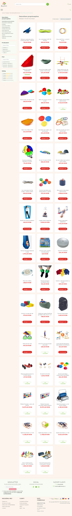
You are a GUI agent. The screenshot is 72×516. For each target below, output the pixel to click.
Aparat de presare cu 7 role (62, 432)
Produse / (7, 12)
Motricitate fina (5, 30)
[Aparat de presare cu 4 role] (27, 425)
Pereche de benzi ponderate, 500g (45, 281)
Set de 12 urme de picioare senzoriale (45, 344)
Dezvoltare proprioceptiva (8, 21)
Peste (4, 73)
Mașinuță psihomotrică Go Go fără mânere (27, 374)
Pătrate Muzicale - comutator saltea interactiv (45, 404)
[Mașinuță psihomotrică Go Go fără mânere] (27, 365)
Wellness (4, 38)
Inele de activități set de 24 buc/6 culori (62, 130)
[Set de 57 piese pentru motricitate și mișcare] (45, 454)
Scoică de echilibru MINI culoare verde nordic (45, 70)
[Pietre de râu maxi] (27, 335)
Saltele (3, 34)
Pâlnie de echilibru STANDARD (27, 70)
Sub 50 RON (6, 61)
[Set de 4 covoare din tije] (27, 304)
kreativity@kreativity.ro (60, 486)
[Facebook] (33, 487)
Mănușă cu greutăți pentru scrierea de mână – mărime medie (27, 40)
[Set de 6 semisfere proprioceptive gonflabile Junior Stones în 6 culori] (63, 365)
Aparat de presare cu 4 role (27, 432)
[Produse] (2, 10)
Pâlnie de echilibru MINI (27, 130)
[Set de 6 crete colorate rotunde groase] (45, 242)
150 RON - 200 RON (7, 66)
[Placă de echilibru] (27, 272)
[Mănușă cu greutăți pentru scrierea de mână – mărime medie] (27, 31)
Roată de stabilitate (63, 250)
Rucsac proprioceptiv (63, 313)
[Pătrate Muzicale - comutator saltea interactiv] (45, 396)
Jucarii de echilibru (6, 25)
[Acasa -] (6, 4)
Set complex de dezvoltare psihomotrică (62, 100)
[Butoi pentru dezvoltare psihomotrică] (63, 182)
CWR (4, 52)
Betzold (5, 49)
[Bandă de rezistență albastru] (27, 212)
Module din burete (6, 28)
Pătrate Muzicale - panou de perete (27, 404)
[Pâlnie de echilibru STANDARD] (27, 61)
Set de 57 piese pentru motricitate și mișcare (45, 463)
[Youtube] (36, 487)
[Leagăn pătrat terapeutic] (45, 212)
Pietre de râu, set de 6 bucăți (27, 99)
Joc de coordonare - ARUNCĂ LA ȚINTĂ (27, 161)
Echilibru (4, 24)
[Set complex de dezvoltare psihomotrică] (63, 91)
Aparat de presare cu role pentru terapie (63, 404)
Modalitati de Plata (24, 501)
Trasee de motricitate (7, 36)
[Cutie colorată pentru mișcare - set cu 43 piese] (27, 454)
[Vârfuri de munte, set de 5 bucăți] (45, 91)
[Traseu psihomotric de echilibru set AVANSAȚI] (63, 61)
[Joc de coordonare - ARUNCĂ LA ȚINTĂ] (27, 152)
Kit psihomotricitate (45, 374)
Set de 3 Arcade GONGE (45, 160)
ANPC (21, 506)
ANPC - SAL (22, 508)
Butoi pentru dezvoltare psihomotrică (63, 191)
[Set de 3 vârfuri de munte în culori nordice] (63, 151)
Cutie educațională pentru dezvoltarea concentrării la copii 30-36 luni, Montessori (62, 344)
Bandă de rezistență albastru (27, 220)
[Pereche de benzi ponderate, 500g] (45, 272)
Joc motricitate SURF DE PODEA (45, 40)
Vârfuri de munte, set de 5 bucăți (45, 100)
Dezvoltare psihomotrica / (15, 12)
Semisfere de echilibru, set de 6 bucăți (45, 130)
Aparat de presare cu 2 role (45, 432)
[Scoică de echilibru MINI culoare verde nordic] (45, 61)
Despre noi (4, 501)
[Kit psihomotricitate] (45, 365)
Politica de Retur (23, 503)
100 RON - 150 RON (7, 65)
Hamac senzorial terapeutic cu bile (27, 251)
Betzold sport (6, 51)
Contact (4, 508)
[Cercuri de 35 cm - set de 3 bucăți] (63, 31)
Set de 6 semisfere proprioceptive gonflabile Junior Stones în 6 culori (63, 374)
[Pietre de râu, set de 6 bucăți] (27, 91)
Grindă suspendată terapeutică (62, 221)
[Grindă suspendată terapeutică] (63, 212)
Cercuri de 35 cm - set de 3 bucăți (62, 40)
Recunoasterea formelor (7, 33)
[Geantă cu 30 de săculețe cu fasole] (63, 272)
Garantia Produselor (24, 504)
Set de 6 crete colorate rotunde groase (45, 251)
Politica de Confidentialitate (8, 504)
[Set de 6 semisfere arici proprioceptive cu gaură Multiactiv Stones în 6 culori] (45, 182)
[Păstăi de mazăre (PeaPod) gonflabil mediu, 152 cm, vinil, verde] (45, 304)
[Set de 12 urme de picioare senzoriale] (45, 335)
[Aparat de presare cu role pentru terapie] (63, 396)
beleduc (5, 47)
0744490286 (60, 484)
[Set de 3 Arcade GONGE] (45, 151)
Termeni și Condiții (6, 503)
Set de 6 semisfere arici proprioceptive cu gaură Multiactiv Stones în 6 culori (45, 191)
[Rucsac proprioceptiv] (63, 304)
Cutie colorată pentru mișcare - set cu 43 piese (27, 463)
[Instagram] (38, 487)
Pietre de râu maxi (27, 343)
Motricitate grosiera (6, 31)
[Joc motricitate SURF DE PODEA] (45, 30)
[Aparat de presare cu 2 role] (45, 425)
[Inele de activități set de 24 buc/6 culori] (63, 121)
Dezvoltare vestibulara (7, 22)
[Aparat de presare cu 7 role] (63, 425)
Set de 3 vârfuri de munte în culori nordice (63, 161)
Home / (3, 12)
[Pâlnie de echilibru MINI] (27, 121)
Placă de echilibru (27, 281)
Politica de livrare (6, 506)
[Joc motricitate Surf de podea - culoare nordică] (27, 182)
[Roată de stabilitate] (63, 242)
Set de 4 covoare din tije (27, 313)
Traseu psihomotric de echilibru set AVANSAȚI (62, 70)
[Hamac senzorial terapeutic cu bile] (27, 242)
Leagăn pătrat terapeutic (45, 220)
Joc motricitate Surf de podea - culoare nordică (27, 191)
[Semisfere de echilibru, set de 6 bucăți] (45, 121)
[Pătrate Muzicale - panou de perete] (27, 396)
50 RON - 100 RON (7, 63)
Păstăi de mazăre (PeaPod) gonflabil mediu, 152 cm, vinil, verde (45, 314)
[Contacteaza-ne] (70, 9)
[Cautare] (47, 4)
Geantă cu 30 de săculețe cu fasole (63, 281)
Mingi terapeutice (6, 27)
